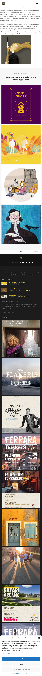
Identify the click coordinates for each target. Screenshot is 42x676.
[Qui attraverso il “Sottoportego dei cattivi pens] (21, 338)
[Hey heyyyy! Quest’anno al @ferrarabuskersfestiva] (21, 603)
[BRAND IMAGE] (21, 144)
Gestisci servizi (6, 653)
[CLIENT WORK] (21, 184)
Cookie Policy (17, 673)
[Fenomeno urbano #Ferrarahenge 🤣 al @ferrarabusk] (21, 565)
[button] (39, 638)
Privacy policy (25, 673)
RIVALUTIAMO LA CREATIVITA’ (17, 282)
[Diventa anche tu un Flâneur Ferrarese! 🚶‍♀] (21, 489)
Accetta (21, 659)
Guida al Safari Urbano (15, 295)
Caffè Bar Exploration (14, 289)
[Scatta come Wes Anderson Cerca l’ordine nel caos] (21, 527)
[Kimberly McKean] (3, 3)
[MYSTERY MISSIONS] (21, 104)
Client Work (34, 251)
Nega (21, 664)
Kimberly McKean (23, 284)
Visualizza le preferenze (21, 669)
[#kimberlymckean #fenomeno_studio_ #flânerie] (21, 376)
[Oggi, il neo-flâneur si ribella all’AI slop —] (21, 414)
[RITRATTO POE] (21, 224)
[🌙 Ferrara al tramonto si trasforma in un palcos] (21, 452)
